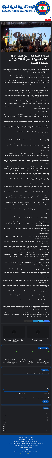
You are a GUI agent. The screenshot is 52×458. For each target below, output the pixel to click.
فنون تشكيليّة (45, 426)
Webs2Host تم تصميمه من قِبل (25, 453)
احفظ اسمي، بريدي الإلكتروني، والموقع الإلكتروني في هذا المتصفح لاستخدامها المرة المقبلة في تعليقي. (30, 397)
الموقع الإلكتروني (22, 393)
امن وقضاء (46, 415)
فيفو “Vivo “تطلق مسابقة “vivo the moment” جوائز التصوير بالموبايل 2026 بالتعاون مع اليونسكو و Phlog (10, 361)
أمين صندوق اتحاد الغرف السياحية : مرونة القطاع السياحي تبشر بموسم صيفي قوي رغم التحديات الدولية (42, 361)
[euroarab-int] (26, 8)
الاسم (47, 388)
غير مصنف (46, 424)
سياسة (47, 422)
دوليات (47, 418)
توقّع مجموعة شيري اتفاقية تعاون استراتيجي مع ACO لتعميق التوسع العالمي (26, 361)
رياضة (47, 420)
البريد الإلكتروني (46, 393)
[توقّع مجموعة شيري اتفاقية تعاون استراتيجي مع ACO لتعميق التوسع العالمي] (26, 355)
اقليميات (46, 413)
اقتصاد (47, 411)
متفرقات (46, 430)
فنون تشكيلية (45, 428)
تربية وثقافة (46, 416)
